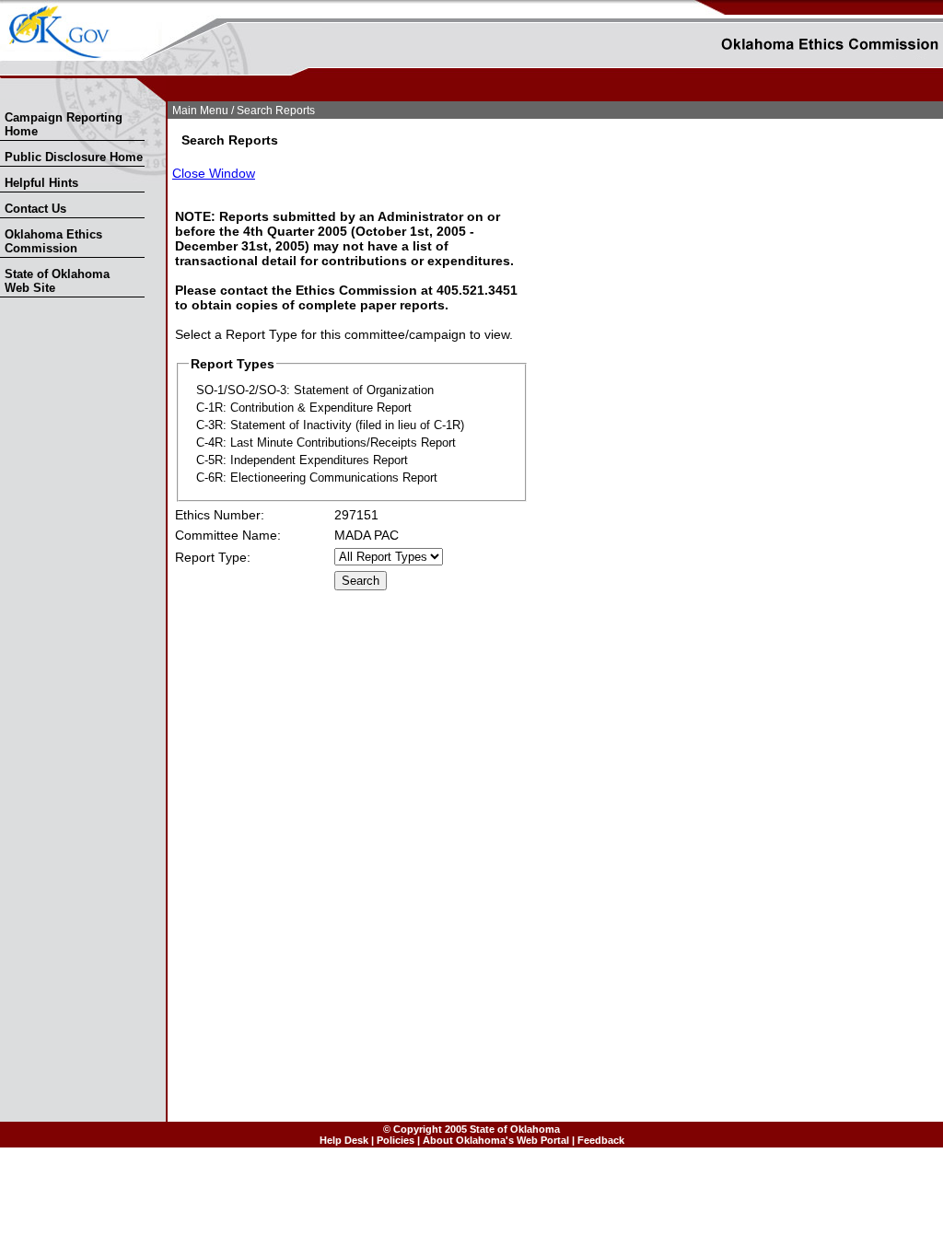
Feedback (600, 1140)
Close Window (213, 173)
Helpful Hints (41, 183)
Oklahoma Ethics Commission (53, 241)
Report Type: (212, 557)
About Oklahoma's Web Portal (496, 1140)
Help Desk (344, 1140)
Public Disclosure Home (74, 157)
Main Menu (200, 110)
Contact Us (35, 208)
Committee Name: (228, 535)
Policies (395, 1140)
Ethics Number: (219, 514)
